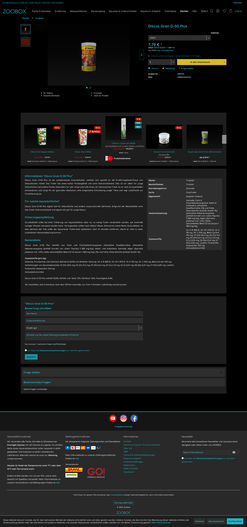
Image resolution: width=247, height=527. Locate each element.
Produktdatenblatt (122, 158)
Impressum (129, 472)
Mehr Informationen (161, 522)
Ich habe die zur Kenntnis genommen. (58, 350)
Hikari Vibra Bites (83, 152)
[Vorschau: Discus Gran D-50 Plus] (26, 29)
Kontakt (127, 441)
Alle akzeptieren (216, 521)
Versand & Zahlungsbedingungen (139, 455)
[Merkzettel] (224, 11)
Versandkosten (116, 495)
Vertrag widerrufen (123, 502)
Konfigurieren (235, 521)
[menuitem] (218, 11)
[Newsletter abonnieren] (234, 452)
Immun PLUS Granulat (164, 152)
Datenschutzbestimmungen (52, 350)
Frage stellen (187, 68)
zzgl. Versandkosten (165, 50)
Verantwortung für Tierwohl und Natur (142, 445)
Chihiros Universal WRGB (123, 143)
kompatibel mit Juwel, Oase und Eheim (123, 146)
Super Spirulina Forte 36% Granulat (204, 152)
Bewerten (170, 68)
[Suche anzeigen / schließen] (212, 11)
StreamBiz (164, 154)
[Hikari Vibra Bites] (83, 135)
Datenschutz (129, 465)
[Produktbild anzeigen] (90, 87)
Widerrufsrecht (131, 468)
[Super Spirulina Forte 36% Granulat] (205, 135)
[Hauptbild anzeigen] (87, 87)
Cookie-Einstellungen (133, 462)
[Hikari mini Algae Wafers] (42, 135)
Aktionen (237, 2)
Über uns (128, 448)
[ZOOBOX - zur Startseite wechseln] (15, 9)
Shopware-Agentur (133, 458)
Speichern (31, 357)
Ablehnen (199, 521)
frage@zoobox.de (123, 426)
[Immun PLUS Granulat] (164, 135)
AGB (126, 451)
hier (58, 482)
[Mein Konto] (218, 11)
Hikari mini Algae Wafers (42, 152)
